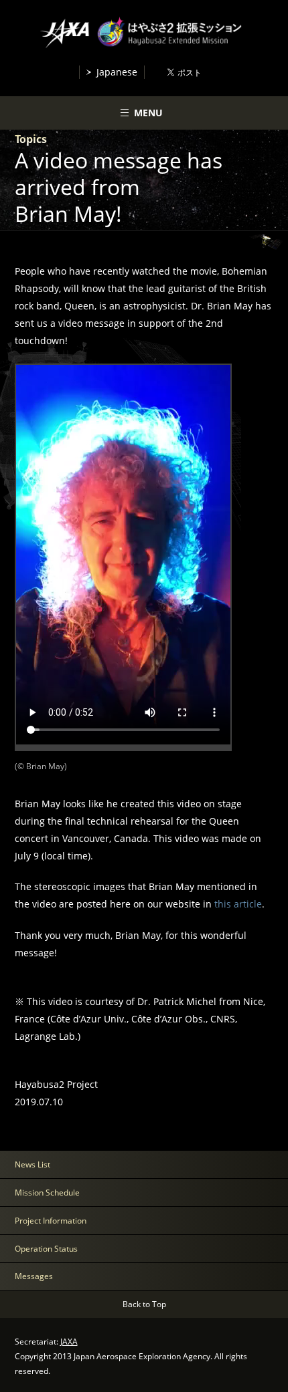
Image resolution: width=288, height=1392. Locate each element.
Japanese (116, 71)
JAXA (69, 1341)
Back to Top (144, 1304)
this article (238, 903)
